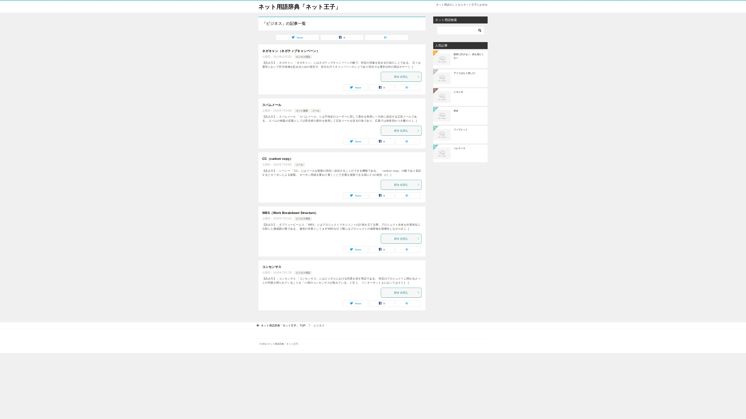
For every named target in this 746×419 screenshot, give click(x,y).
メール (315, 110)
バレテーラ (459, 148)
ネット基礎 (302, 110)
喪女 (456, 110)
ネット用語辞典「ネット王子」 (299, 6)
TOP (283, 325)
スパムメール (271, 104)
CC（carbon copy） (277, 158)
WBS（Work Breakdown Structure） (290, 213)
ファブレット (461, 129)
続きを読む (401, 76)
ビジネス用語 (303, 56)
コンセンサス (271, 266)
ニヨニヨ (458, 92)
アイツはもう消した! (464, 73)
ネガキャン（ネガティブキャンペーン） (291, 51)
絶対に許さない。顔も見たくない (469, 56)
